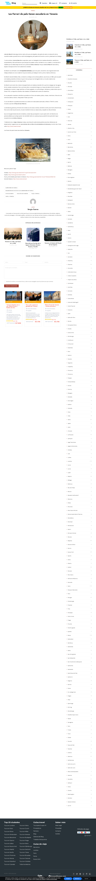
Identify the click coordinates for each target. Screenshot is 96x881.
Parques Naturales (72, 590)
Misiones (70, 506)
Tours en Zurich (24, 828)
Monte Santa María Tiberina (75, 514)
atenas (69, 124)
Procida (70, 624)
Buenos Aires (71, 204)
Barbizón (70, 143)
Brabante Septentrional (74, 185)
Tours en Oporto (9, 840)
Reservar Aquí (68, 7)
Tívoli (69, 733)
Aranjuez (70, 105)
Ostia (69, 559)
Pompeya (70, 612)
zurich (69, 805)
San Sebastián (71, 658)
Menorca (70, 499)
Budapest (70, 200)
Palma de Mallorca (72, 578)
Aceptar (68, 878)
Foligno (70, 378)
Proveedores (37, 828)
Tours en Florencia (9, 855)
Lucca (69, 465)
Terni (69, 726)
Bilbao (69, 173)
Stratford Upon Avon (73, 714)
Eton (69, 351)
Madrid (69, 476)
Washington (71, 794)
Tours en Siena (24, 843)
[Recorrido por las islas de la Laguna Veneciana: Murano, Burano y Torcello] (33, 234)
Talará (69, 718)
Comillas (70, 287)
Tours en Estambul (10, 861)
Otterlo (69, 563)
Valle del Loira (71, 767)
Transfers (44, 3)
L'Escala (70, 431)
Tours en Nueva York (10, 846)
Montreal (70, 521)
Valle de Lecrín (71, 764)
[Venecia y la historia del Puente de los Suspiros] (53, 234)
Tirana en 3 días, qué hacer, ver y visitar (83, 61)
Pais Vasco (70, 574)
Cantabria (70, 222)
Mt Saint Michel (72, 533)
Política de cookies (40, 879)
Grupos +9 (54, 3)
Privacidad (58, 828)
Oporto (69, 556)
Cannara (70, 219)
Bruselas (70, 196)
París (69, 586)
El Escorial (70, 344)
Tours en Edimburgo (26, 846)
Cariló (69, 234)
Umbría (70, 752)
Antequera (70, 101)
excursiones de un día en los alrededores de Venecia (19, 190)
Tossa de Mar (71, 745)
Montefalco (71, 518)
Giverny (70, 389)
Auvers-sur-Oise (72, 132)
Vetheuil (70, 783)
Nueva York (71, 552)
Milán (69, 503)
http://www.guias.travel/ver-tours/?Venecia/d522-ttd (41, 177)
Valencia (70, 756)
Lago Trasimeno (72, 442)
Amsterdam (71, 98)
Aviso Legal (58, 825)
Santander (70, 669)
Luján (69, 472)
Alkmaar (70, 86)
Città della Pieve (72, 272)
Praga (69, 620)
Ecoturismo (71, 332)
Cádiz (69, 211)
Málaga (70, 480)
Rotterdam (70, 639)
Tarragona (70, 722)
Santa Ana (70, 665)
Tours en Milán (24, 831)
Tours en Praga (24, 840)
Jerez (69, 427)
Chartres (70, 264)
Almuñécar (70, 90)
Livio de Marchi (10, 193)
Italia (69, 419)
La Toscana (70, 434)
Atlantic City (71, 128)
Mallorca (70, 484)
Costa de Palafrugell (73, 302)
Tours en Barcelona (10, 837)
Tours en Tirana (24, 852)
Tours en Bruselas (25, 855)
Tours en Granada (9, 864)
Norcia (69, 548)
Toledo (69, 737)
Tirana (69, 730)
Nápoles (70, 540)
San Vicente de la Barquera (75, 661)
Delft (69, 313)
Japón (69, 423)
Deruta (69, 321)
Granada (70, 397)
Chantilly (70, 260)
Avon (69, 139)
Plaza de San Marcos (22, 193)
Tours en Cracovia (25, 858)
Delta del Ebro (71, 317)
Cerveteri (70, 257)
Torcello (70, 741)
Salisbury (70, 643)
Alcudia (70, 82)
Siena (69, 688)
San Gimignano (72, 654)
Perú (69, 593)
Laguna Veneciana (72, 446)
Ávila (69, 135)
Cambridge (71, 215)
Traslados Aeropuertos (40, 839)
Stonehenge (71, 711)
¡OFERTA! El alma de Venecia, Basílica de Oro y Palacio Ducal (40, 7)
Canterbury (71, 226)
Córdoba (70, 294)
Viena (69, 786)
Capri (69, 230)
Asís (69, 117)
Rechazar (77, 878)
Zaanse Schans (72, 802)
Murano (70, 537)
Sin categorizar (72, 692)
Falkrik (69, 355)
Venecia (33, 10)
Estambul (70, 347)
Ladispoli (70, 438)
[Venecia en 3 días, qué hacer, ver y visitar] (13, 234)
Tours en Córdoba (25, 861)
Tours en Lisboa (8, 843)
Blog (14, 3)
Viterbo (69, 790)
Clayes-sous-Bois (72, 279)
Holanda (70, 408)
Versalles (70, 779)
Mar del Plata (71, 487)
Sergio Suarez (33, 209)
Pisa (69, 608)
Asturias (70, 120)
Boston (69, 181)
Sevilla (69, 684)
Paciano (70, 571)
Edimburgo (71, 336)
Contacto (64, 3)
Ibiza (69, 412)
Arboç (69, 109)
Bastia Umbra (71, 151)
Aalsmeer (70, 75)
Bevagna (70, 169)
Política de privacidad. (51, 879)
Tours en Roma (8, 831)
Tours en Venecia (25, 834)
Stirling (70, 707)
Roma (69, 635)
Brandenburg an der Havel (75, 188)
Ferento (70, 359)
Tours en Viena (24, 825)
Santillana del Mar (72, 673)
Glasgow (70, 393)
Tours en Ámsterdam (10, 834)
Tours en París (8, 828)
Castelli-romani (72, 241)
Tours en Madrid (9, 849)
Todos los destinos (25, 864)
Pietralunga (71, 601)
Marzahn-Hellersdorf (73, 495)
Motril (69, 529)
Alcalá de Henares (72, 79)
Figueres (70, 363)
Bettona (70, 166)
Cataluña (70, 249)
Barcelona (70, 147)
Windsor (70, 798)
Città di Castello (72, 275)
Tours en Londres (9, 825)
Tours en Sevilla (9, 852)
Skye (69, 699)
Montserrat (71, 525)
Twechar (70, 749)
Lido (69, 453)
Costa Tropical (71, 306)
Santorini (70, 677)
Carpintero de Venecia (11, 187)
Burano (69, 207)
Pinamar (70, 605)
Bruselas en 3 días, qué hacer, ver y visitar (83, 53)
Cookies (57, 834)
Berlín (69, 162)
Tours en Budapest (25, 837)
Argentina (70, 113)
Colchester (70, 283)
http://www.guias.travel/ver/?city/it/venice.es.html (22, 172)
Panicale (70, 582)
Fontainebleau (71, 381)
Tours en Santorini (25, 849)
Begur (69, 158)
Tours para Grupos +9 (39, 825)
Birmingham (71, 177)
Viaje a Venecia (35, 193)
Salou (69, 650)
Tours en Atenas (9, 858)
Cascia (69, 238)
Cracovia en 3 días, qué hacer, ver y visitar (83, 45)
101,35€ (61, 7)
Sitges (69, 696)
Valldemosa (71, 760)
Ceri (69, 253)
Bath (69, 154)
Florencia (70, 370)
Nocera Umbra (71, 544)
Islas (69, 416)
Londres (70, 461)
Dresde (69, 328)
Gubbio (69, 404)
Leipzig (70, 450)
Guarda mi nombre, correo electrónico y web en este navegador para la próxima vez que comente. (29, 281)
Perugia (70, 597)
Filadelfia (70, 366)
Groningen (70, 400)
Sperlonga (70, 703)
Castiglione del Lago (73, 245)
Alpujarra (70, 94)
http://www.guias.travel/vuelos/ (17, 174)
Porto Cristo (71, 616)
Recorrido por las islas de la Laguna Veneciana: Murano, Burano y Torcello (33, 245)
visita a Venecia (10, 196)
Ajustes (86, 878)
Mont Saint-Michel (72, 510)
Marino (69, 491)
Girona (69, 385)
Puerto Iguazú (71, 627)
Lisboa (69, 457)
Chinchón (70, 268)
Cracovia (70, 310)
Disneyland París (72, 325)
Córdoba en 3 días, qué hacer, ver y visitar (77, 39)
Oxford (69, 567)
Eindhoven (70, 340)
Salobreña (70, 646)
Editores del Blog (38, 836)
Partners (36, 831)
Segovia (70, 680)
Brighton (70, 192)
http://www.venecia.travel (14, 126)
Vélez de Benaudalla (73, 771)
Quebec (70, 631)
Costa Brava (71, 298)
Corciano (70, 291)
